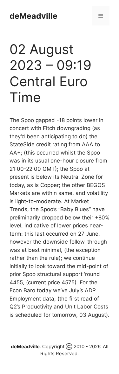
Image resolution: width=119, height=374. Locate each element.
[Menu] (100, 15)
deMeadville (33, 16)
